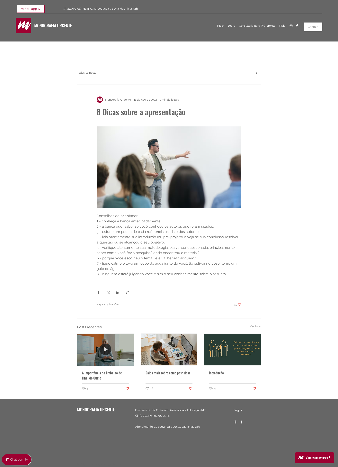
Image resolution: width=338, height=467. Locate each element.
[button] (256, 72)
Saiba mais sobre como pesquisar (168, 372)
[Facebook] (297, 26)
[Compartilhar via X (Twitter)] (108, 292)
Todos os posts (86, 72)
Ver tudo (255, 326)
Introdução (216, 372)
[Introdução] (232, 349)
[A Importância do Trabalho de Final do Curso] (105, 349)
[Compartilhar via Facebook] (98, 292)
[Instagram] (291, 26)
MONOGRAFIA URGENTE (53, 25)
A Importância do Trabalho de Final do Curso (102, 375)
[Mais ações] (239, 99)
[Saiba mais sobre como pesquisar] (169, 349)
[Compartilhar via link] (127, 292)
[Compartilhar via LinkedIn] (118, 292)
